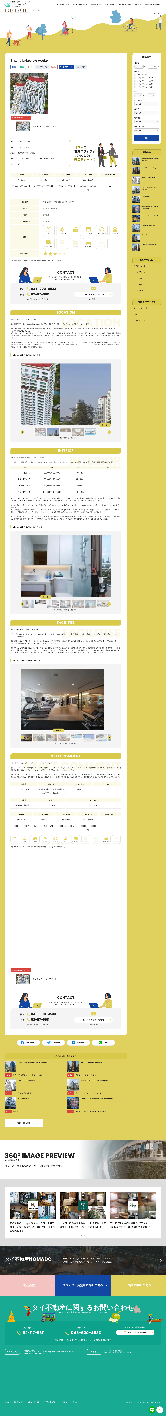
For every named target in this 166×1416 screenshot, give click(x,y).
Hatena (80, 1042)
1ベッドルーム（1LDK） (145, 78)
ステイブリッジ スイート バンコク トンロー (24, 1075)
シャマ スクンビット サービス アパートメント (87, 1111)
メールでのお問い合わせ (93, 294)
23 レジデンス (14, 1111)
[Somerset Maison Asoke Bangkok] (136, 190)
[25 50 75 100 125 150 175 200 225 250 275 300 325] (138, 95)
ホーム (7, 1402)
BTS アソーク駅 (42, 67)
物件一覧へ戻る (24, 1123)
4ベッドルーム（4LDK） (145, 87)
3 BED (30, 67)
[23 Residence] (136, 199)
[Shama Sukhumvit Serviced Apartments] (136, 209)
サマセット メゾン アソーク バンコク (84, 1093)
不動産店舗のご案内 (50, 1402)
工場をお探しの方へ (138, 1285)
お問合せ (74, 1402)
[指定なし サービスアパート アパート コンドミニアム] (146, 121)
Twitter (56, 1042)
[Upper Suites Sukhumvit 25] (136, 247)
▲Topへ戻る (159, 1409)
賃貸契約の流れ (96, 4)
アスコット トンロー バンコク (82, 1075)
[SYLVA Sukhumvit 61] (136, 228)
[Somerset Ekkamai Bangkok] (136, 218)
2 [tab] (84, 1235)
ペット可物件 (80, 67)
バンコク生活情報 (33, 1402)
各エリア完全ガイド (80, 4)
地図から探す (110, 4)
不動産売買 (27, 1285)
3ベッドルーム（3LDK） (145, 84)
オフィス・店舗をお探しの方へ (83, 1285)
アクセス (64, 1402)
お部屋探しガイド (63, 4)
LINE (106, 1042)
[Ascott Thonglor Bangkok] (136, 170)
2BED (22, 67)
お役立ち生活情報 (124, 4)
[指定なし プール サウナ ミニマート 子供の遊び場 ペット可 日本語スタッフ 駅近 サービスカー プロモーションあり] (146, 130)
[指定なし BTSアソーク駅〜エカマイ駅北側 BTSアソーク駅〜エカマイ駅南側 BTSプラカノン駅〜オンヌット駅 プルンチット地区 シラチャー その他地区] (146, 113)
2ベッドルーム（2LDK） (145, 81)
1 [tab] (82, 1235)
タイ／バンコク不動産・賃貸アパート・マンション (17, 1)
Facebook (31, 1042)
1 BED (14, 67)
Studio (53, 67)
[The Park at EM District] (136, 180)
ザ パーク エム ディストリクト (19, 1093)
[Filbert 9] (136, 238)
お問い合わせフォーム (137, 1332)
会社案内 (137, 4)
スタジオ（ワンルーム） (145, 75)
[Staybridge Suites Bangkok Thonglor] (136, 161)
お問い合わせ (152, 4)
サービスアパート (66, 67)
